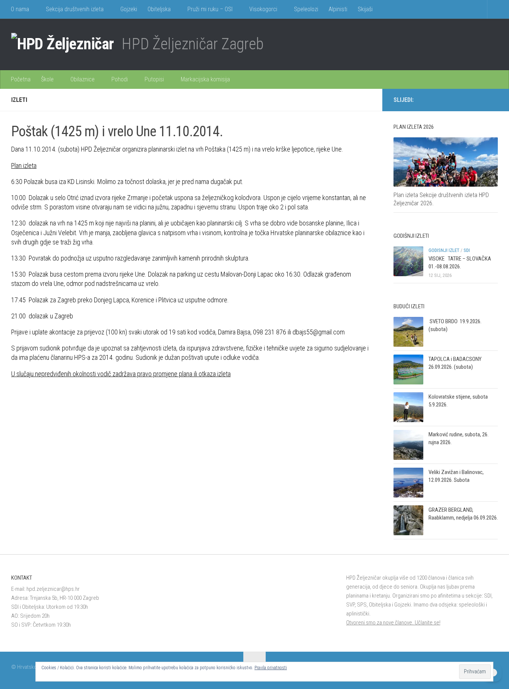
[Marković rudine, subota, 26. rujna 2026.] (408, 445)
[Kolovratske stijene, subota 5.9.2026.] (408, 407)
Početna (21, 79)
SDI (467, 250)
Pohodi (119, 79)
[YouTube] (493, 99)
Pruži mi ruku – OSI (210, 9)
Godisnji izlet (444, 250)
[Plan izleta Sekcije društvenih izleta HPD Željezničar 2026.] (445, 162)
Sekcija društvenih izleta (75, 9)
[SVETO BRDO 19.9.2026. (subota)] (408, 332)
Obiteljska (159, 9)
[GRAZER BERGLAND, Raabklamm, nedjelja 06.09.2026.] (408, 520)
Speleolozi (306, 9)
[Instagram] (481, 99)
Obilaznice (82, 79)
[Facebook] (469, 99)
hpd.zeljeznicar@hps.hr (53, 589)
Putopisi (154, 79)
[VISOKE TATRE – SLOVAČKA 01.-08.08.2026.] (408, 261)
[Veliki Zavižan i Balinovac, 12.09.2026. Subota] (408, 483)
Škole (47, 79)
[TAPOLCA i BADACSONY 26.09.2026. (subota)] (408, 369)
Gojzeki (128, 9)
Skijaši (365, 9)
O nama (20, 9)
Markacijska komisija (205, 79)
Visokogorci (263, 9)
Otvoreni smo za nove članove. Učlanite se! (393, 622)
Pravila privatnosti (271, 667)
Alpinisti (338, 9)
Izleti (19, 99)
